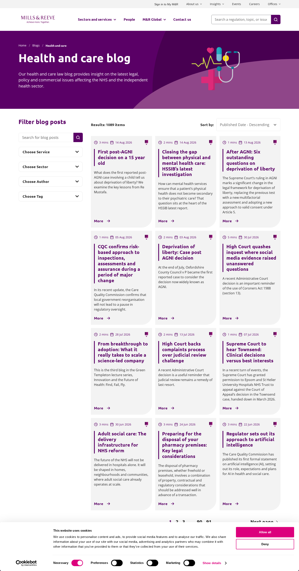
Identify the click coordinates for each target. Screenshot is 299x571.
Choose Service (36, 153)
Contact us (182, 19)
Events (236, 4)
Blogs (36, 45)
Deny (265, 544)
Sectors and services (95, 19)
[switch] (117, 563)
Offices (272, 4)
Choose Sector (35, 168)
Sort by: (207, 124)
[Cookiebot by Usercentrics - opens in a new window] (26, 563)
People (129, 19)
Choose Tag (32, 197)
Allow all (265, 532)
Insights (215, 4)
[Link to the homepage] (38, 19)
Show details (212, 563)
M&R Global (152, 19)
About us (192, 4)
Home (22, 45)
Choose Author (35, 182)
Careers (254, 4)
